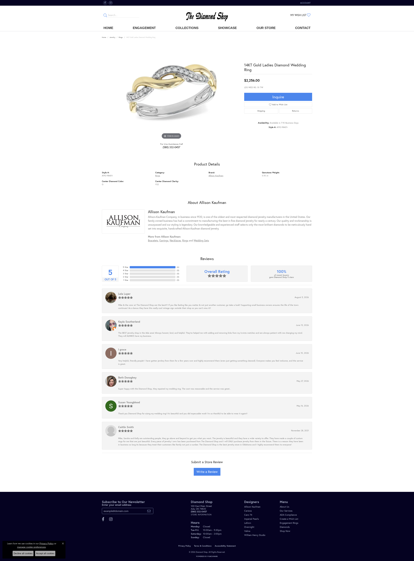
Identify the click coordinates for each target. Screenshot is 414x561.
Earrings (163, 240)
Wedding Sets (201, 240)
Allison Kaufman (216, 175)
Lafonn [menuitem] (247, 522)
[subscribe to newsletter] (149, 511)
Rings (121, 37)
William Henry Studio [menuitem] (254, 535)
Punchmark (212, 556)
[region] (171, 91)
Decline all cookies (23, 553)
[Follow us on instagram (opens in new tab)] (111, 3)
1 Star (125, 280)
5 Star (125, 267)
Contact (302, 28)
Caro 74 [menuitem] (248, 514)
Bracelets (153, 240)
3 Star (125, 273)
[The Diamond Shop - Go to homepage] (207, 15)
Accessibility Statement (225, 546)
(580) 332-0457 (171, 147)
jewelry (112, 37)
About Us (284, 506)
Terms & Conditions (203, 546)
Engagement (144, 28)
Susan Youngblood (129, 402)
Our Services (286, 510)
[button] (305, 3)
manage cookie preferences (31, 547)
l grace (122, 349)
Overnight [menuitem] (249, 526)
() (178, 267)
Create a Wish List (289, 518)
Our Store (266, 28)
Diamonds (285, 526)
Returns (295, 111)
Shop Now (285, 530)
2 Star (125, 277)
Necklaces (175, 240)
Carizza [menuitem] (248, 510)
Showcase (227, 28)
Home (108, 28)
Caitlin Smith (126, 427)
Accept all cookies (45, 553)
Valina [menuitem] (247, 530)
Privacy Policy (184, 546)
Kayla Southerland (129, 321)
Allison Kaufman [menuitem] (252, 506)
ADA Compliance (288, 514)
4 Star (125, 270)
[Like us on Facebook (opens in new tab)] (105, 3)
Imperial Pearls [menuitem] (251, 518)
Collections (186, 28)
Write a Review (207, 471)
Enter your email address (116, 504)
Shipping (261, 111)
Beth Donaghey (127, 377)
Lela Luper (124, 293)
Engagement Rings (289, 522)
